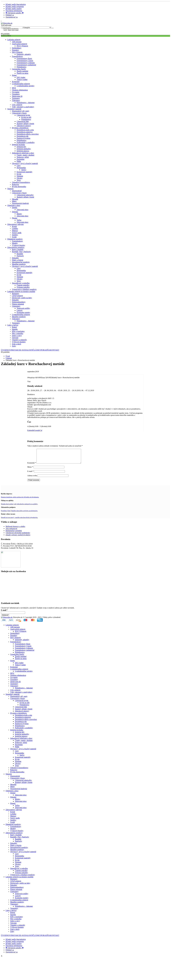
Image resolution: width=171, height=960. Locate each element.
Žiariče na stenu (22, 73)
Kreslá (14, 226)
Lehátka (15, 228)
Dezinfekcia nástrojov (25, 132)
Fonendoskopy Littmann (26, 63)
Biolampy (15, 294)
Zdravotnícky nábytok (15, 224)
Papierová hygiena (23, 138)
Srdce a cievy (17, 336)
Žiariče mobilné (22, 71)
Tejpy (19, 180)
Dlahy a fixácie (17, 260)
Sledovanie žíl (17, 96)
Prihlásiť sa (10, 15)
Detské (14, 207)
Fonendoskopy (17, 56)
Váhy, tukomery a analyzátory (23, 107)
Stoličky (15, 235)
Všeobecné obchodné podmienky (18, 533)
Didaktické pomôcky (15, 239)
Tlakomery (16, 100)
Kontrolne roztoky (23, 312)
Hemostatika (21, 168)
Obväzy (19, 178)
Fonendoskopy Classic (25, 61)
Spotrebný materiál (14, 109)
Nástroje (10, 189)
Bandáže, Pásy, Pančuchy (21, 252)
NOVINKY (11, 350)
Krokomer (16, 82)
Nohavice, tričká (23, 157)
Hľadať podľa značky (14, 9)
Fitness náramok (18, 304)
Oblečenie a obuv (13, 205)
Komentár (31, 463)
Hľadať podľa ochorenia (15, 6)
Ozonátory (16, 94)
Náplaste (20, 176)
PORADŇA (45, 350)
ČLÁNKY (37, 350)
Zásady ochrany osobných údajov (18, 535)
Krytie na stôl (26, 117)
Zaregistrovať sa (12, 17)
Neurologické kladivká (20, 203)
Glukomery (16, 306)
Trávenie (15, 338)
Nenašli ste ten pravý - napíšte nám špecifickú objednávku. (19, 517)
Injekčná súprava (23, 151)
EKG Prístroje (17, 52)
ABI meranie (17, 42)
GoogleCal (38, 430)
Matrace (15, 231)
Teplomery (16, 98)
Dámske (15, 212)
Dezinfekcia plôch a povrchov (28, 134)
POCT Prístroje (22, 46)
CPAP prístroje (17, 296)
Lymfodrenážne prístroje (21, 84)
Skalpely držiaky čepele (25, 124)
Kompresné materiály (24, 172)
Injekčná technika (18, 145)
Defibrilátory (16, 48)
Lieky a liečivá (12, 325)
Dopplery (15, 50)
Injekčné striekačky (24, 149)
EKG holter (21, 77)
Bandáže (20, 254)
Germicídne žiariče (19, 69)
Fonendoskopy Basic (24, 58)
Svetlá (14, 237)
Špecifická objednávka (14, 11)
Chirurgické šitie (23, 121)
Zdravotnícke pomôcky (15, 247)
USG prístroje (17, 105)
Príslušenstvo (21, 67)
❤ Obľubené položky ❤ (14, 13)
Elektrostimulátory (18, 302)
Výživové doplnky (19, 342)
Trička (19, 220)
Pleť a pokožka (17, 333)
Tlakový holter (22, 79)
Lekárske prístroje (13, 40)
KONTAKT (54, 350)
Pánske (14, 218)
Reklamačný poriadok (14, 531)
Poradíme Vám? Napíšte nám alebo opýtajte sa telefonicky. (19, 511)
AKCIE (19, 350)
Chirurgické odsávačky (25, 195)
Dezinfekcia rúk (22, 136)
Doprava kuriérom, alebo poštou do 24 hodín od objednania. (20, 497)
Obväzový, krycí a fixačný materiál (25, 163)
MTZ (14, 88)
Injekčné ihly (21, 147)
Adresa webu (32, 476)
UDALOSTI (28, 350)
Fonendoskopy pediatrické (26, 65)
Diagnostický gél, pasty (20, 111)
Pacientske (20, 159)
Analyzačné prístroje (19, 44)
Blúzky (19, 214)
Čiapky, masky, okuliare (25, 155)
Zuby (14, 346)
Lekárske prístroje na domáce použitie (21, 291)
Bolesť (14, 327)
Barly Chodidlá (17, 249)
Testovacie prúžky (23, 308)
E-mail (30, 471)
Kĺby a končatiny (18, 331)
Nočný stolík (16, 233)
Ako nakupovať (11, 528)
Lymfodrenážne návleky (25, 86)
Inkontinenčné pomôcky (21, 262)
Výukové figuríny (18, 245)
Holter (14, 75)
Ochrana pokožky (23, 287)
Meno (30, 467)
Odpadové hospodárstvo (21, 182)
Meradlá (15, 199)
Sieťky (23, 170)
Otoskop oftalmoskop (20, 90)
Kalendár (30, 430)
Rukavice (15, 184)
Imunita (15, 329)
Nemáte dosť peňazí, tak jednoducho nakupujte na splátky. (19, 504)
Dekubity (15, 258)
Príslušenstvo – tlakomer (26, 103)
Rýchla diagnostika (19, 186)
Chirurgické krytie (23, 115)
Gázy (19, 166)
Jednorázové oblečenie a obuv (23, 153)
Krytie (19, 174)
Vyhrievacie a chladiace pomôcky (24, 289)
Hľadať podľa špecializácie (16, 4)
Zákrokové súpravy (24, 126)
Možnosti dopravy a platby (15, 526)
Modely (15, 243)
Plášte (19, 161)
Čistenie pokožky (23, 285)
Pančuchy (20, 256)
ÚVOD (4, 350)
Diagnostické (17, 191)
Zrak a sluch (16, 344)
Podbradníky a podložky (26, 142)
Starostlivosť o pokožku (21, 283)
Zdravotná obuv (22, 210)
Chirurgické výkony (19, 113)
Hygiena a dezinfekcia (20, 128)
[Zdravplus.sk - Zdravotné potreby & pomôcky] (6, 23)
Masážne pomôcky (19, 264)
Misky (14, 201)
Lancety (20, 310)
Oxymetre (15, 92)
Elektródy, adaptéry (24, 54)
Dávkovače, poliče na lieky (22, 298)
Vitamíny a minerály (19, 340)
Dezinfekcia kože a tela (25, 130)
